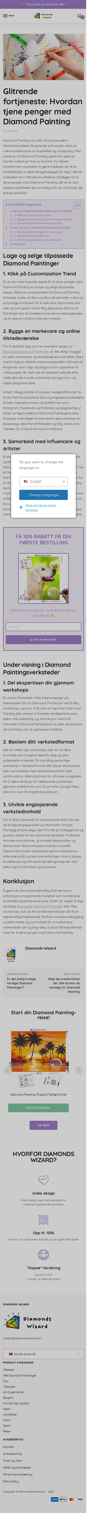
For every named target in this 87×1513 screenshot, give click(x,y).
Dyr (5, 1381)
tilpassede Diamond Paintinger (26, 351)
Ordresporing (12, 1454)
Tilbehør (8, 1370)
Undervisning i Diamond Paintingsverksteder (40, 227)
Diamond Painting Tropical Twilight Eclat (38, 1094)
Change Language (42, 495)
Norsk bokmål (24, 1354)
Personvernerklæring (17, 1474)
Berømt (8, 1398)
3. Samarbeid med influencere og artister (38, 223)
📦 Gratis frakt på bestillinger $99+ (43, 4)
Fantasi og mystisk (16, 1403)
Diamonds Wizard (40, 948)
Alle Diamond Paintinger (20, 1375)
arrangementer (13, 1392)
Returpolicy (11, 1481)
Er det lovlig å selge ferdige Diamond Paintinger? (21, 983)
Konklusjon (17, 244)
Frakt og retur (12, 1460)
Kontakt (8, 1447)
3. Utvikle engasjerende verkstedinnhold (38, 239)
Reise (6, 1431)
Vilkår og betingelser (17, 1467)
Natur (7, 1420)
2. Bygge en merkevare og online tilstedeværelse (43, 219)
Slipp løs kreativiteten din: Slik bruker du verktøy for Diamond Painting (64, 985)
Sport (7, 1426)
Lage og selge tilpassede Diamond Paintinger (41, 211)
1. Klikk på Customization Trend (33, 215)
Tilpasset (9, 1386)
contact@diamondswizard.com (22, 1338)
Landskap (10, 1414)
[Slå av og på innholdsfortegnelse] (75, 205)
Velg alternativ (38, 1108)
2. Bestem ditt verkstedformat (32, 235)
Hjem (7, 1409)
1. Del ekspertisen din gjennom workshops (39, 231)
